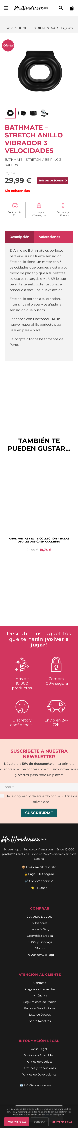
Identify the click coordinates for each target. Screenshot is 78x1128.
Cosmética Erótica (40, 936)
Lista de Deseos (40, 1014)
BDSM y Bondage (39, 942)
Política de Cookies (39, 1061)
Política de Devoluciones (39, 1074)
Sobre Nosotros (40, 1021)
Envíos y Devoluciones (40, 1008)
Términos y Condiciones (39, 1068)
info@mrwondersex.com (41, 1085)
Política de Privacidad (39, 1055)
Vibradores (39, 923)
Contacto (39, 983)
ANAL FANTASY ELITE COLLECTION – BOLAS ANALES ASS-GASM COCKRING (39, 540)
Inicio (9, 28)
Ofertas (40, 948)
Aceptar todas (17, 1122)
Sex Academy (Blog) (40, 955)
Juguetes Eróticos (39, 916)
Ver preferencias (62, 1122)
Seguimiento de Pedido (39, 1002)
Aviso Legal (39, 1049)
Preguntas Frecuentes (39, 989)
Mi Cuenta (40, 995)
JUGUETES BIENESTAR (36, 28)
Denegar (39, 1122)
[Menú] (6, 8)
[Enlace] (31, 8)
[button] (61, 8)
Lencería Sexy (39, 929)
